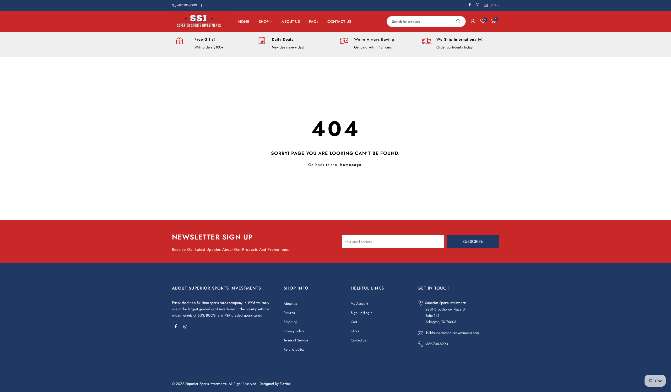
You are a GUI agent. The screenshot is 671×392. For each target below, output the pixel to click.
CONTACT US (339, 21)
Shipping (290, 321)
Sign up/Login (361, 312)
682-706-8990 (187, 5)
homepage (351, 164)
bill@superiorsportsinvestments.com (452, 332)
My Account (359, 303)
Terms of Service (296, 340)
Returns (289, 312)
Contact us (358, 340)
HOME (244, 21)
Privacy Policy (294, 331)
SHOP (264, 21)
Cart (354, 321)
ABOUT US (291, 21)
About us (290, 303)
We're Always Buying (374, 39)
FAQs (313, 21)
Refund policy (294, 349)
